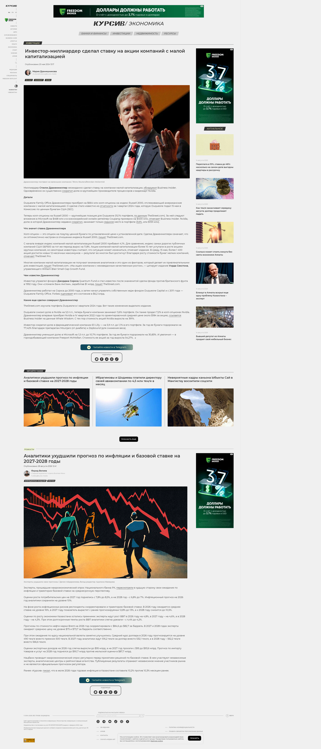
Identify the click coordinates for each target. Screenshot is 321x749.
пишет (102, 237)
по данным (140, 215)
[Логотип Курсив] (11, 6)
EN (13, 12)
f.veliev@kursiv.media (39, 476)
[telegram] (103, 721)
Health (14, 44)
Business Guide (11, 38)
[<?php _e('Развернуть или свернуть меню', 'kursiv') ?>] (16, 86)
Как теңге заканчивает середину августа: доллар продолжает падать (213, 211)
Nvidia (48, 80)
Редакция (13, 69)
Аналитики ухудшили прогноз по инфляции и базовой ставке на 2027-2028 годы (56, 379)
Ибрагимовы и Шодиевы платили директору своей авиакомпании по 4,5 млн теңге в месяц (129, 381)
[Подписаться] (142, 715)
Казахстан (13, 90)
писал (46, 670)
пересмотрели (124, 587)
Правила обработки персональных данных (186, 731)
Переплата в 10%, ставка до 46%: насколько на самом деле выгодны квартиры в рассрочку (214, 167)
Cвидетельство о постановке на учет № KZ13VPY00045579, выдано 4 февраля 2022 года (53, 725)
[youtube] (109, 721)
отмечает (154, 218)
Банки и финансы (94, 33)
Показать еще (128, 439)
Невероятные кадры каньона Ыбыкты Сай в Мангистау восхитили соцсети (200, 379)
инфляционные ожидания (35, 481)
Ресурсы (170, 33)
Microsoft (39, 80)
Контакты (104, 735)
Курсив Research (10, 35)
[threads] (121, 721)
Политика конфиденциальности (181, 727)
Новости (13, 26)
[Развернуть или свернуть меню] (16, 63)
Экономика (12, 47)
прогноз (51, 481)
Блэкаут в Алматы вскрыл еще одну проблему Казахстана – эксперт (212, 295)
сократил (67, 191)
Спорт (14, 50)
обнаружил (150, 187)
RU (9, 12)
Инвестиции (121, 33)
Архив (14, 56)
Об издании (104, 727)
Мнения (14, 53)
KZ (16, 12)
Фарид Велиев (39, 471)
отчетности (106, 206)
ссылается (175, 315)
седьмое (109, 222)
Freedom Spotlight (10, 78)
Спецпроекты (12, 75)
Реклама (13, 72)
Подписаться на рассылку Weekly (111, 712)
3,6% (139, 222)
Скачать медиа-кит (107, 739)
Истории (13, 29)
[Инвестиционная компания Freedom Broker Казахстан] (10, 20)
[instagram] (98, 721)
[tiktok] (115, 721)
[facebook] (127, 721)
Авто (15, 32)
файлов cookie (157, 741)
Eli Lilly (29, 80)
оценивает (67, 293)
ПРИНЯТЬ (194, 738)
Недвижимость (147, 33)
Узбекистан (12, 92)
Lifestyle (13, 41)
